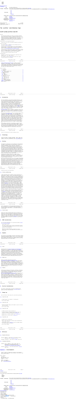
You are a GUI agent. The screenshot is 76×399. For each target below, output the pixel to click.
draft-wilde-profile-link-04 (3, 6)
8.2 (0, 341)
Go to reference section (4, 398)
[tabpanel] (38, 384)
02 (11, 381)
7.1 (2, 76)
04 (11, 13)
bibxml (14, 389)
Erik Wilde (10, 16)
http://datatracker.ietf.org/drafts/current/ (12, 48)
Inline (27, 15)
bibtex (12, 389)
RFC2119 (20, 138)
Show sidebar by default (3, 391)
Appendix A (2, 80)
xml (10, 389)
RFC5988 (5, 109)
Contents (4, 393)
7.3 (2, 77)
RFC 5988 (2, 109)
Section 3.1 (16, 312)
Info (1, 393)
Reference (5, 396)
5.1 (2, 73)
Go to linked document (11, 398)
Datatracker (1, 370)
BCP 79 (10, 45)
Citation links (2, 397)
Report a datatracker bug (3, 390)
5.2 (0, 257)
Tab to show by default (3, 392)
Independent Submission (12, 18)
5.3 (2, 74)
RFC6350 (20, 249)
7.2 (0, 302)
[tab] (3, 375)
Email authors (11, 17)
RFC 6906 (29, 8)
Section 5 (4, 191)
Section (21, 222)
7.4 (2, 78)
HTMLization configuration (3, 394)
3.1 (0, 172)
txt (9, 389)
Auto (2, 3)
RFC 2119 (17, 138)
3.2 (2, 71)
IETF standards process (51, 378)
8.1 (2, 79)
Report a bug (11, 20)
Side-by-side (24, 15)
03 (11, 12)
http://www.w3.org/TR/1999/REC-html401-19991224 (12, 345)
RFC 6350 (20, 346)
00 (11, 10)
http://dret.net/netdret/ (7, 361)
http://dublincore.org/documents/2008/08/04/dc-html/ (9, 260)
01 (11, 11)
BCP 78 (7, 45)
